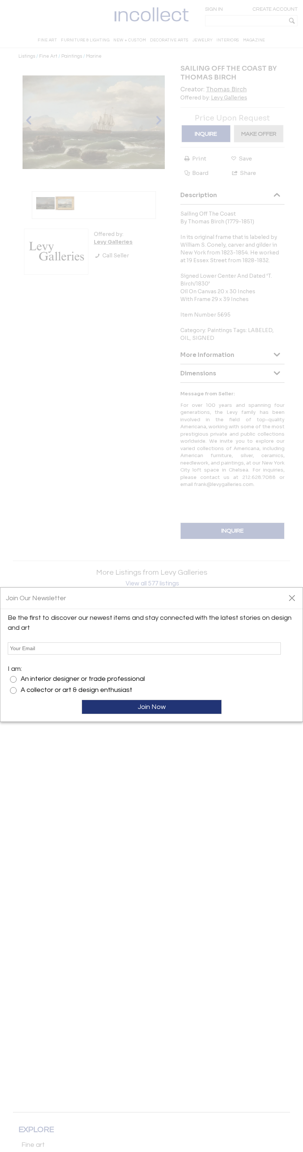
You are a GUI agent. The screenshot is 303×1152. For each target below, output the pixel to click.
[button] (291, 597)
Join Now (152, 706)
